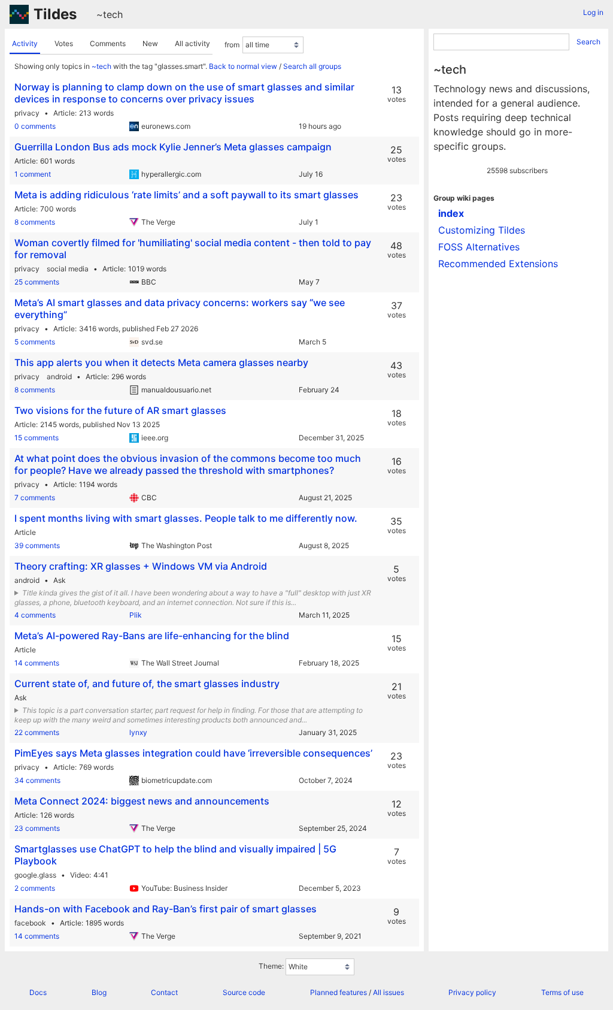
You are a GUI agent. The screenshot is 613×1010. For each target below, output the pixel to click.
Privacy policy (472, 992)
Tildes (55, 14)
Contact (164, 992)
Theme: (271, 965)
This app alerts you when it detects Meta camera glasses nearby (161, 362)
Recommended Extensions (498, 264)
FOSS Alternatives (479, 247)
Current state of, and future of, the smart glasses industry (147, 684)
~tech (109, 14)
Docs (38, 992)
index (451, 213)
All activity (192, 43)
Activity (25, 43)
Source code (244, 992)
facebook (30, 922)
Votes (63, 43)
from (231, 44)
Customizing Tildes (481, 230)
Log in (593, 12)
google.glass (35, 874)
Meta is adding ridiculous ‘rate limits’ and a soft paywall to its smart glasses (186, 195)
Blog (99, 992)
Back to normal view (243, 66)
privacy (27, 112)
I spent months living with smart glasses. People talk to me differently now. (185, 518)
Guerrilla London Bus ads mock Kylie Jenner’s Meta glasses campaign (173, 147)
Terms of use (562, 992)
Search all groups (312, 66)
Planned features (338, 992)
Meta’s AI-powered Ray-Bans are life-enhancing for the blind (151, 636)
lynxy (138, 732)
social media (68, 268)
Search (588, 41)
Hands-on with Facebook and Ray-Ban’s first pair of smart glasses (165, 909)
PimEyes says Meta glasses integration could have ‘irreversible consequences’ (193, 753)
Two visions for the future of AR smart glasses (120, 410)
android (59, 376)
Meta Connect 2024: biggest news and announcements (141, 801)
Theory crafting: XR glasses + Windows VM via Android (140, 566)
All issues (388, 992)
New (150, 43)
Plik (135, 614)
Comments (108, 43)
